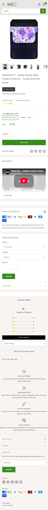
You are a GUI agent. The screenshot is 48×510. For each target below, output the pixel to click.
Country (4, 242)
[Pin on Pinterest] (35, 151)
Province (5, 252)
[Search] (43, 11)
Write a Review (24, 337)
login (8, 94)
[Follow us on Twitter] (8, 482)
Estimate (9, 276)
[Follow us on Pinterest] (16, 482)
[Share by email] (44, 151)
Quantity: (5, 134)
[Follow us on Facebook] (3, 482)
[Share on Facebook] (31, 151)
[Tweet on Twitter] (40, 151)
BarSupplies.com (7, 100)
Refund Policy (6, 286)
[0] (44, 4)
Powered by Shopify (7, 505)
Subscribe (9, 469)
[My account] (39, 4)
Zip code (5, 262)
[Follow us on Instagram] (12, 482)
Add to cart (24, 142)
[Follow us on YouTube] (20, 482)
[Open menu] (3, 4)
